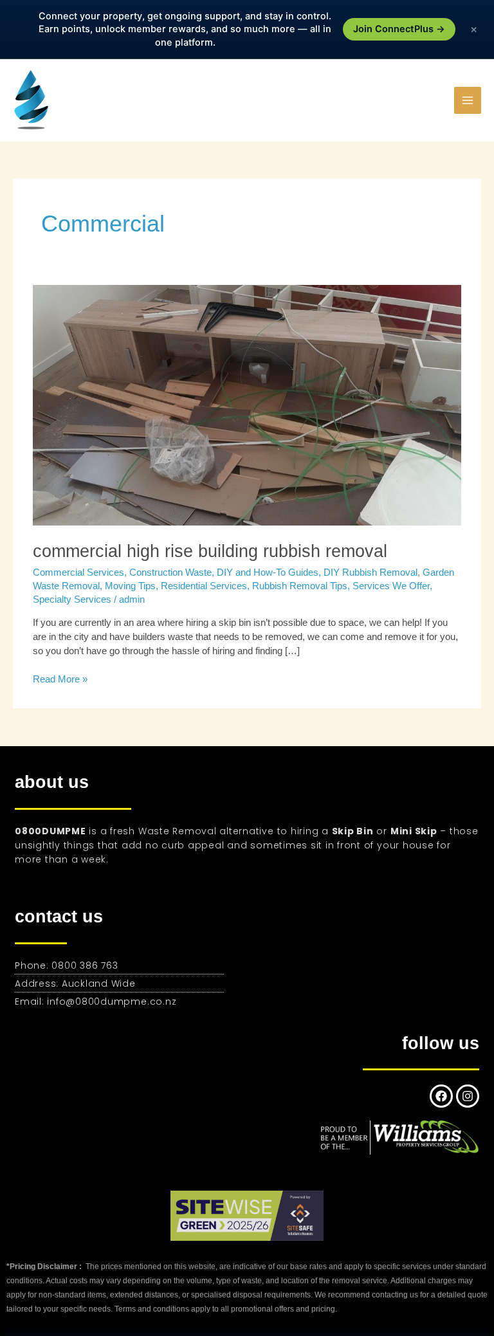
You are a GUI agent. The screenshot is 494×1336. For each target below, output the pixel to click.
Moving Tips (130, 586)
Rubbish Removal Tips (299, 586)
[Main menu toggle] (467, 100)
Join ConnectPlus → (399, 29)
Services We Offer (391, 586)
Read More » (60, 678)
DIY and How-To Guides (267, 572)
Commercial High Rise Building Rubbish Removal (210, 551)
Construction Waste (170, 572)
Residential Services (204, 586)
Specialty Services (72, 599)
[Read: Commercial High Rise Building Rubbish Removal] (247, 404)
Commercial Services (78, 572)
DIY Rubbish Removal (370, 572)
